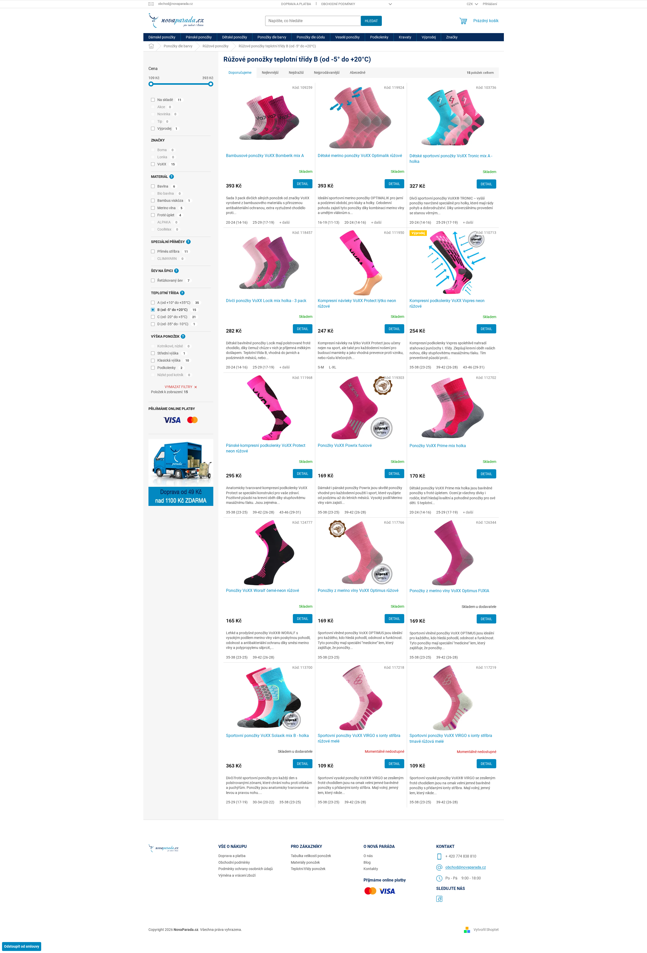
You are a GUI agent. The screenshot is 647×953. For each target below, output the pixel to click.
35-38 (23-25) (420, 367)
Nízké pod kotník (173, 375)
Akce (164, 107)
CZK (470, 4)
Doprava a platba (296, 4)
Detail (302, 184)
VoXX (166, 164)
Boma (165, 150)
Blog (367, 862)
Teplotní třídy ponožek (308, 869)
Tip (162, 121)
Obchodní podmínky (338, 4)
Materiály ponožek (305, 862)
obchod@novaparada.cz (465, 867)
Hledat (371, 21)
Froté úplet (169, 215)
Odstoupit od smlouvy (21, 946)
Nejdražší (296, 72)
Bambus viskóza (173, 200)
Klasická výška (173, 360)
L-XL (332, 367)
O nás (368, 856)
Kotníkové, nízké (173, 346)
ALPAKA (167, 222)
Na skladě (169, 100)
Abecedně (357, 72)
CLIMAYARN (170, 259)
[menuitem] (161, 37)
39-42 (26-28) (447, 367)
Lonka (165, 157)
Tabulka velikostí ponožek (311, 856)
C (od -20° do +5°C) (176, 317)
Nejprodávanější (326, 72)
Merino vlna (170, 208)
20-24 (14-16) (237, 222)
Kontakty (371, 869)
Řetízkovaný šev (173, 280)
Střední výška (171, 353)
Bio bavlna (169, 193)
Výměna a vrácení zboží (236, 875)
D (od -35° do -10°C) (176, 324)
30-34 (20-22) (263, 802)
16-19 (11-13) (328, 222)
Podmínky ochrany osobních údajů (245, 869)
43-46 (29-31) (474, 367)
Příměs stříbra (172, 251)
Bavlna (166, 186)
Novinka (166, 114)
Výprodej (167, 128)
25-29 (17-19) (263, 222)
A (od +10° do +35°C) (178, 303)
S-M (321, 367)
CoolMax (167, 229)
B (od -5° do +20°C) (176, 310)
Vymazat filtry (178, 387)
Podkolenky (170, 368)
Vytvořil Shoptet (486, 929)
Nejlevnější (270, 72)
